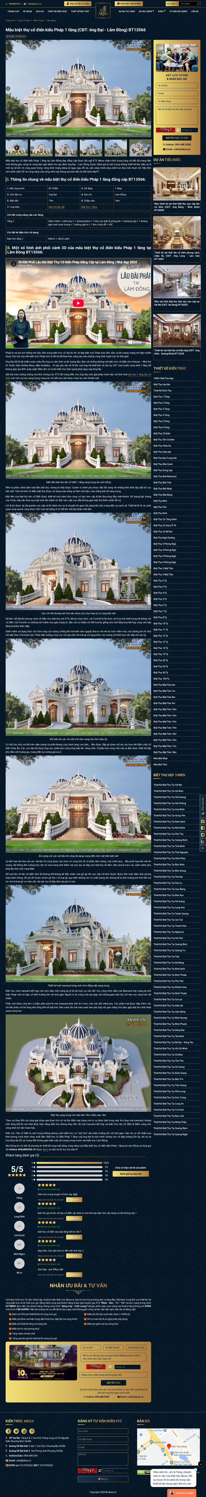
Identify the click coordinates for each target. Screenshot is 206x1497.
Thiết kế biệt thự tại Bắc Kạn (169, 895)
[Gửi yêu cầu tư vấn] (203, 821)
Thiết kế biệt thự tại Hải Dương (170, 797)
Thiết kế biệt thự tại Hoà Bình (169, 809)
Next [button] (148, 88)
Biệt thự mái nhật (163, 488)
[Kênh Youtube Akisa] (203, 835)
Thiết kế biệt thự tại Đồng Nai (169, 1030)
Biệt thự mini (160, 501)
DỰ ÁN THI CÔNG (127, 11)
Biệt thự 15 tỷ (161, 654)
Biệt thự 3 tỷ (160, 586)
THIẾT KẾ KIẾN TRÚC (57, 11)
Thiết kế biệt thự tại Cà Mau (168, 1054)
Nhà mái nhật (160, 758)
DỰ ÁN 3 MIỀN (146, 11)
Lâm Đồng (51, 20)
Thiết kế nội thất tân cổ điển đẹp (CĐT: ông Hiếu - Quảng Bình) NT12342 (176, 352)
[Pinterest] (147, 79)
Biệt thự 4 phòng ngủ (165, 550)
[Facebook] (147, 60)
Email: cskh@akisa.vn (131, 1397)
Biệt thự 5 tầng (162, 421)
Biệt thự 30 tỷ (161, 666)
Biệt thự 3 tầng (162, 409)
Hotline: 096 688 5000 (178, 144)
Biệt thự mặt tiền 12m (165, 715)
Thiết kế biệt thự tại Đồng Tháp (170, 1122)
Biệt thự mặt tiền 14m (165, 727)
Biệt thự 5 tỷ (160, 599)
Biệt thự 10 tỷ (161, 623)
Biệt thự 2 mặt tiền (163, 568)
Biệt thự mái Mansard (165, 476)
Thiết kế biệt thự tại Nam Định (169, 821)
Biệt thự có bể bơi (163, 531)
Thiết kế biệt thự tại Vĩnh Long (170, 1091)
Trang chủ (10, 20)
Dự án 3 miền (24, 20)
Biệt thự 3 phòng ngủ (165, 544)
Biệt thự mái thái (162, 482)
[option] (78, 88)
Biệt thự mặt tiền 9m (164, 703)
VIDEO (161, 11)
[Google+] (147, 73)
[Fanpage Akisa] (203, 828)
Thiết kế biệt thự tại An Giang (169, 1067)
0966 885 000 (30, 1455)
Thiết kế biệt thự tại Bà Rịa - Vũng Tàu (173, 1042)
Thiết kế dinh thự (163, 390)
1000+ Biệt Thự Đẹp (163, 378)
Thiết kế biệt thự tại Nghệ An (169, 932)
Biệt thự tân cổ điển (164, 439)
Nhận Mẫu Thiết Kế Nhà (130, 4)
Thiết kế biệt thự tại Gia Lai (168, 999)
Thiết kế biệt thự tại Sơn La (168, 883)
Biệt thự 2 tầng (162, 403)
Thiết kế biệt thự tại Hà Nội (168, 785)
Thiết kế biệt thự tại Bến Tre (168, 1079)
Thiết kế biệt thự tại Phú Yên (168, 981)
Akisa (45, 1149)
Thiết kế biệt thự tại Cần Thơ (168, 1060)
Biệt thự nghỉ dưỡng (164, 537)
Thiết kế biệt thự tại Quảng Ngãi (170, 1134)
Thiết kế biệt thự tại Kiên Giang (170, 1073)
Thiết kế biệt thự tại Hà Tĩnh (168, 938)
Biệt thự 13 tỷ (161, 642)
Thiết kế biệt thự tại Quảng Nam (170, 1128)
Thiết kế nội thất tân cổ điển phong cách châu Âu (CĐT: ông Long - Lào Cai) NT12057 (176, 255)
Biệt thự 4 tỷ (160, 593)
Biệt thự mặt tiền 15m (165, 734)
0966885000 (14, 4)
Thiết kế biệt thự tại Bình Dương (170, 1018)
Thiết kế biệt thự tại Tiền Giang (170, 1085)
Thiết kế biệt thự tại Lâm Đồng (170, 1011)
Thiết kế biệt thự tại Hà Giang (169, 901)
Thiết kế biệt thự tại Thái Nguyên (171, 852)
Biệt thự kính (160, 513)
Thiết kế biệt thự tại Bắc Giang (170, 870)
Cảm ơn (74, 1199)
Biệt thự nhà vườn (163, 464)
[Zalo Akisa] (203, 842)
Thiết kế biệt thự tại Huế (166, 956)
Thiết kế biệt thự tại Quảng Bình (170, 944)
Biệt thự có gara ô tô (165, 525)
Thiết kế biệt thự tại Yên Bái (168, 877)
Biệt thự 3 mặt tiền (163, 574)
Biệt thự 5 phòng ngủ (165, 556)
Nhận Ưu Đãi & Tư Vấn (79, 4)
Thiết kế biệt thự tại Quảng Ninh (170, 840)
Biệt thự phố (160, 507)
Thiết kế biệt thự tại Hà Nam (168, 791)
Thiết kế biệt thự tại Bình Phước (170, 1024)
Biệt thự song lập (163, 470)
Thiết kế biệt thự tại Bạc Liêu (169, 1116)
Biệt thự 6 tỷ (160, 605)
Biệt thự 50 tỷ (161, 672)
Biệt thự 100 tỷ (161, 678)
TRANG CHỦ (13, 11)
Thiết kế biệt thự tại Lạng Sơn (169, 907)
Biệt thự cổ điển (162, 433)
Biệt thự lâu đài (57, 207)
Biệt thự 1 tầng (89, 207)
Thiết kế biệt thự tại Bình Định (169, 969)
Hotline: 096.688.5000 (97, 1397)
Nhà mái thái (160, 764)
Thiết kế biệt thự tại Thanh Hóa (170, 926)
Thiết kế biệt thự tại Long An (169, 1103)
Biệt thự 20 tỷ (161, 660)
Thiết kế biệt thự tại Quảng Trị (169, 950)
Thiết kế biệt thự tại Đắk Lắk (168, 1005)
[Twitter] (147, 66)
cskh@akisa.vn (35, 4)
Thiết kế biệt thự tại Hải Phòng (170, 803)
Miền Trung (38, 20)
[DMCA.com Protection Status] (148, 1472)
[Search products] (197, 3)
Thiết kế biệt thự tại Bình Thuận (170, 975)
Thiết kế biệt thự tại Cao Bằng (169, 889)
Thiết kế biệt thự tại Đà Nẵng (169, 962)
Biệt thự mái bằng (163, 495)
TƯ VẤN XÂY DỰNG (178, 11)
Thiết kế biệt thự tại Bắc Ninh (169, 864)
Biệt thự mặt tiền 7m (164, 691)
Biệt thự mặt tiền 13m (165, 721)
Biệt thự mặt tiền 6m (164, 685)
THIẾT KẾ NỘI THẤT (80, 11)
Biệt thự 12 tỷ (161, 636)
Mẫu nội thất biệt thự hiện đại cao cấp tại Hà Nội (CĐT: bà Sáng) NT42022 (176, 303)
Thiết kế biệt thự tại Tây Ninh (169, 1036)
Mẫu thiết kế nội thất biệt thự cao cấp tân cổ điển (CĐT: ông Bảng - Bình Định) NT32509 (176, 207)
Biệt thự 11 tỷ (161, 629)
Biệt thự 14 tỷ (161, 648)
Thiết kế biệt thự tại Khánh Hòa (170, 987)
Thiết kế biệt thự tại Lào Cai (168, 919)
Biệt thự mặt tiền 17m (165, 746)
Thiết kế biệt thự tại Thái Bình (169, 846)
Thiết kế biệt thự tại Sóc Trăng (170, 1097)
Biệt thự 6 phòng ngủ (165, 562)
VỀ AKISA (27, 11)
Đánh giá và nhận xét (130, 1174)
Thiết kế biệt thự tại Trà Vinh (169, 1110)
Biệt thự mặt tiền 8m (164, 697)
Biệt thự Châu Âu (162, 445)
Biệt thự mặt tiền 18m (165, 752)
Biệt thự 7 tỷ (160, 611)
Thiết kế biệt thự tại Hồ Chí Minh (170, 1048)
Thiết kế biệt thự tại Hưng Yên (169, 815)
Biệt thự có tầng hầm (165, 519)
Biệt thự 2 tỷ (160, 580)
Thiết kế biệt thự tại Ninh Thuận (170, 993)
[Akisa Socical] (8, 1431)
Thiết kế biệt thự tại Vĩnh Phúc (170, 858)
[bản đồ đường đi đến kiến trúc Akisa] (168, 1447)
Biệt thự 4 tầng (162, 415)
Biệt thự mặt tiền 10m (165, 709)
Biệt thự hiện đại (162, 452)
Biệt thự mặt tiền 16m (165, 740)
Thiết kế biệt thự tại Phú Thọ (168, 834)
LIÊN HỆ (194, 11)
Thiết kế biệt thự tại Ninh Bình (169, 828)
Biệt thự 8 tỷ (160, 617)
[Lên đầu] (201, 1464)
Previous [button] (8, 88)
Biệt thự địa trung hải (165, 458)
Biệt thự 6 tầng (162, 427)
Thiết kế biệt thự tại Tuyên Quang (171, 913)
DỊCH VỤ (40, 11)
